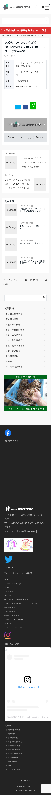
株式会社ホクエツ (26, 787)
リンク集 (8, 623)
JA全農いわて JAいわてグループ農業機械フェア (33, 210)
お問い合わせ (9, 612)
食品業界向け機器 (14, 367)
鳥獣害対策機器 (13, 324)
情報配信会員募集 (11, 616)
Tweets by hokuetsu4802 (18, 573)
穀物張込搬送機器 (14, 335)
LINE (33, 105)
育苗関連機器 (12, 319)
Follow (39, 137)
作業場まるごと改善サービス (16, 600)
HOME (7, 580)
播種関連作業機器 (14, 314)
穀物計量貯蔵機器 (14, 340)
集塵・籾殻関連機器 (15, 345)
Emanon (31, 791)
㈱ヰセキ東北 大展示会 (31, 243)
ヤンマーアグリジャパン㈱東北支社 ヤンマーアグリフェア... (32, 263)
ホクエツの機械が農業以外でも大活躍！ (21, 604)
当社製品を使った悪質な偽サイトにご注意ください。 (26, 30)
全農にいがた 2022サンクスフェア (33, 227)
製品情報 (9, 308)
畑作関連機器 (12, 356)
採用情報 (8, 596)
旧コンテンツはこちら (13, 627)
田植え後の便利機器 (15, 330)
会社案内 (8, 588)
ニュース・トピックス (13, 584)
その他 (9, 361)
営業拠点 (9, 592)
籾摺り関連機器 (13, 351)
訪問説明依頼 (9, 608)
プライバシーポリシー (13, 619)
